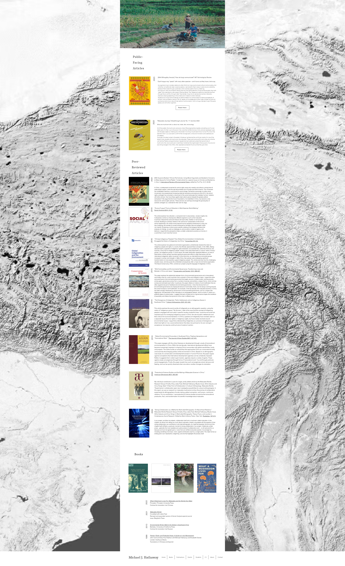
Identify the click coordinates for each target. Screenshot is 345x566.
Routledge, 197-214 (209, 416)
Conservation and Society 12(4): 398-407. (187, 271)
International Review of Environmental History (175, 182)
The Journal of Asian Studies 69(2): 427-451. (183, 338)
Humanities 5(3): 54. (191, 241)
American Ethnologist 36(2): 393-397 (166, 374)
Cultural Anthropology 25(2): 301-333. (178, 302)
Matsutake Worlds (155, 512)
